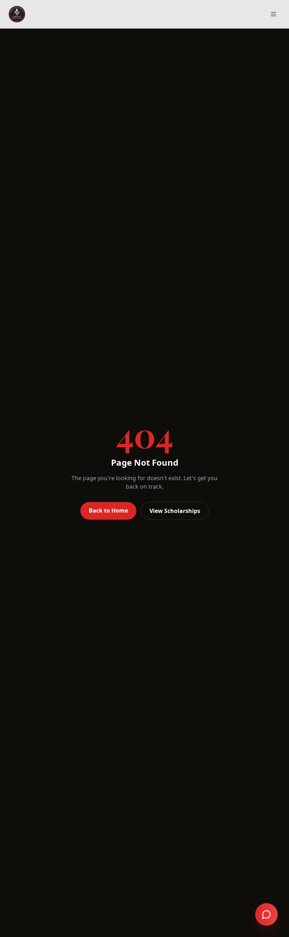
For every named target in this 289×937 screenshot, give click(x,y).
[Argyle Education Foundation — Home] (16, 14)
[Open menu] (273, 14)
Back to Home (108, 510)
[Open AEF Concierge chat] (266, 914)
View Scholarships (174, 511)
